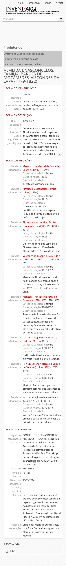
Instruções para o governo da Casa (23, 64)
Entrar (59, 3)
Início (20, 3)
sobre (48, 3)
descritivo (34, 3)
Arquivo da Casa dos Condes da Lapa (24, 53)
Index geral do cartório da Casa (21, 58)
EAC (12, 551)
